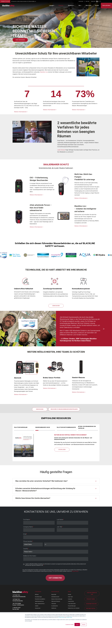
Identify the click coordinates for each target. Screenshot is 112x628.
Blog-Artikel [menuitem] (53, 594)
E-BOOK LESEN (61, 449)
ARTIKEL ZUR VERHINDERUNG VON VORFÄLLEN (87, 427)
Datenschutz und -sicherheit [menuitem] (73, 608)
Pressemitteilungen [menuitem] (72, 606)
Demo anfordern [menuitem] (106, 5)
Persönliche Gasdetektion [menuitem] (40, 599)
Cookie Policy (69, 617)
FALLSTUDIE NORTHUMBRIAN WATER (66, 427)
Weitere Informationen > (21, 112)
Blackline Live (44, 72)
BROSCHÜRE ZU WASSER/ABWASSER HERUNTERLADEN (64, 409)
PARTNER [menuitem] (87, 1)
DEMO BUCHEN (56, 306)
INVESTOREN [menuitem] (81, 1)
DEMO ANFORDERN (20, 40)
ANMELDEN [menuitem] (93, 1)
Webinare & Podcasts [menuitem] (55, 601)
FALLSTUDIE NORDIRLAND (20, 427)
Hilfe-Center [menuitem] (89, 5)
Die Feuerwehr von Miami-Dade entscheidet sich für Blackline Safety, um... (23, 1)
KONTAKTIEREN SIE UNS (92, 593)
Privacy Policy (61, 617)
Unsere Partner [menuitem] (71, 601)
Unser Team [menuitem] (70, 596)
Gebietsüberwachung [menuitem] (39, 601)
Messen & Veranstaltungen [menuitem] (56, 599)
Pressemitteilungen (5, 1)
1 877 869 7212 (16, 595)
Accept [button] (77, 624)
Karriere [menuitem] (69, 594)
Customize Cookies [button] (70, 624)
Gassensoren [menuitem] (37, 608)
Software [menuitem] (36, 594)
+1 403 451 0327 (16, 607)
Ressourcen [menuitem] (71, 5)
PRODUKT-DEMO (91, 599)
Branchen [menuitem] (61, 5)
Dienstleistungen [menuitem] (38, 596)
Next (103, 329)
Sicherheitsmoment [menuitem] (55, 596)
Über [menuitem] (80, 5)
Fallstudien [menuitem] (53, 603)
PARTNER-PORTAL (90, 608)
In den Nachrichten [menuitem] (72, 603)
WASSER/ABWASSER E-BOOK (42, 427)
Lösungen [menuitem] (51, 5)
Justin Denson (61, 150)
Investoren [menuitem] (70, 599)
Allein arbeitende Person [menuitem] (40, 603)
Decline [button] (83, 624)
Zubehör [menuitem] (36, 606)
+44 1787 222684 (17, 603)
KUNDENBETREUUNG (91, 604)
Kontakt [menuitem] (97, 5)
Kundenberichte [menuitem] (54, 606)
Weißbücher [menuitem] (53, 608)
